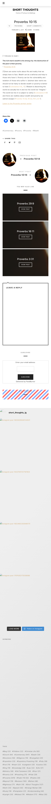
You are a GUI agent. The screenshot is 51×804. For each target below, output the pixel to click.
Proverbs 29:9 (25, 203)
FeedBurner (30, 381)
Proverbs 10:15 (9, 67)
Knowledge (19, 768)
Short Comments (34, 26)
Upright (8, 794)
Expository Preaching (28, 761)
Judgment (29, 764)
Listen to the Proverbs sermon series (17, 103)
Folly (43, 761)
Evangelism (37, 758)
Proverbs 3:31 (25, 259)
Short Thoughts (35, 784)
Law (31, 768)
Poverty (19, 131)
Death (36, 754)
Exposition (9, 761)
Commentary (8, 131)
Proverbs (18, 26)
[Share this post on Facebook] (5, 142)
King (7, 768)
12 (24, 87)
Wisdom (32, 794)
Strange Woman (34, 788)
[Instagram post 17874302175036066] (25, 599)
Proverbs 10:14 (26, 158)
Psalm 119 (23, 778)
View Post (25, 209)
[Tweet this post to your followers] (9, 142)
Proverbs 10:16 (26, 174)
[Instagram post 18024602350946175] (25, 547)
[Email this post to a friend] (19, 142)
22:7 (38, 99)
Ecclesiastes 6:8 (16, 87)
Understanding (36, 791)
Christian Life (33, 751)
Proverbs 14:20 (21, 99)
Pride (33, 774)
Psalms (35, 778)
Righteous (9, 784)
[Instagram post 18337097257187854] (25, 495)
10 (9, 26)
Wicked (20, 794)
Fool (7, 764)
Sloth (7, 788)
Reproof (8, 781)
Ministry (8, 771)
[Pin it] (14, 142)
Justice (42, 764)
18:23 (30, 99)
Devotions (9, 758)
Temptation (20, 791)
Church (8, 754)
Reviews (21, 781)
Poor (36, 771)
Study (8, 791)
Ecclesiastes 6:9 (40, 93)
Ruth (20, 784)
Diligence (23, 758)
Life (40, 768)
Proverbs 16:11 (25, 231)
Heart (17, 764)
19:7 (34, 99)
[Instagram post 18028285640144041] (25, 444)
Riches (33, 781)
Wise (43, 794)
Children (18, 751)
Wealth (36, 131)
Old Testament (23, 771)
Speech (18, 788)
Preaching (21, 774)
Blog (7, 751)
